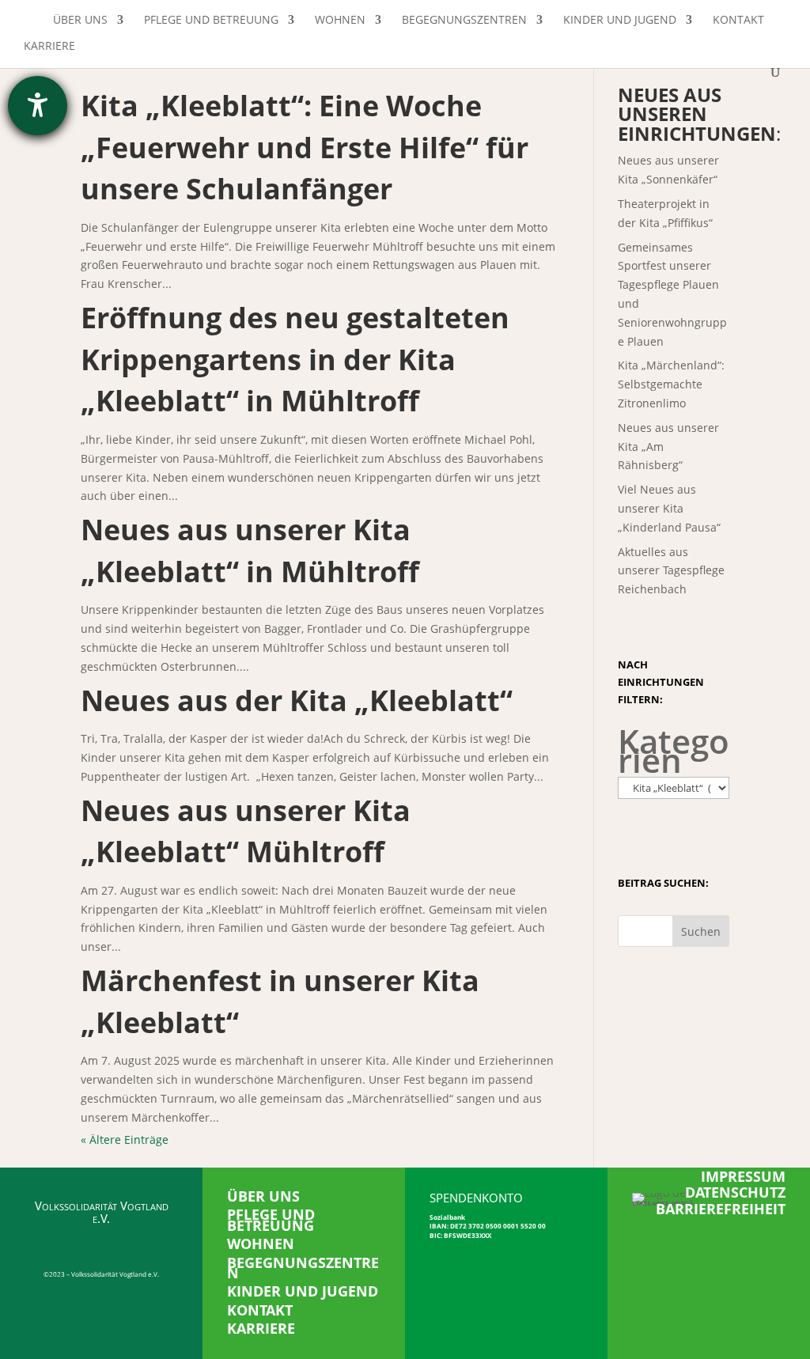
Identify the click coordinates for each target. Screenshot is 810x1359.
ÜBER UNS (263, 1196)
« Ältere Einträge (124, 1139)
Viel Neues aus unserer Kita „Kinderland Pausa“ (669, 508)
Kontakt (738, 20)
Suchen (701, 931)
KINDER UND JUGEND (302, 1290)
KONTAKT (260, 1309)
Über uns (80, 20)
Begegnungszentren (464, 20)
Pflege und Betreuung (211, 20)
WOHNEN (260, 1243)
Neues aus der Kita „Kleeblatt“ (297, 700)
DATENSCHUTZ (735, 1192)
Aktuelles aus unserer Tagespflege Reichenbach (671, 570)
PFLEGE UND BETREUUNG (271, 1219)
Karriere (49, 46)
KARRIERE (261, 1328)
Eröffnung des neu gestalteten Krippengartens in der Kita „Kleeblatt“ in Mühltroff (295, 359)
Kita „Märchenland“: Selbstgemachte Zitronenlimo (671, 384)
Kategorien (673, 751)
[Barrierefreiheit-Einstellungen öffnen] (37, 105)
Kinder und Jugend (619, 20)
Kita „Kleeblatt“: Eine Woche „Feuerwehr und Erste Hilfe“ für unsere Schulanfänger (304, 147)
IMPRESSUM (743, 1176)
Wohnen (340, 20)
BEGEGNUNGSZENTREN (303, 1267)
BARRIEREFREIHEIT (720, 1208)
